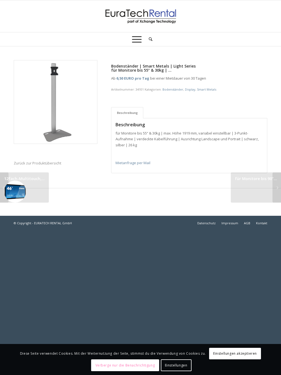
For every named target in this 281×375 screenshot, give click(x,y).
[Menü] (136, 39)
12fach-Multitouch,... (24, 178)
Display (190, 89)
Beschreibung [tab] (127, 113)
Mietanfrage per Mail (133, 162)
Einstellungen (176, 365)
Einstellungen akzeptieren (235, 353)
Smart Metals (206, 89)
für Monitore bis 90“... (256, 178)
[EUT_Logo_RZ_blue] (140, 16)
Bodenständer (172, 89)
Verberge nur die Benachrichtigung (125, 365)
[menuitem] (148, 39)
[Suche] (148, 39)
